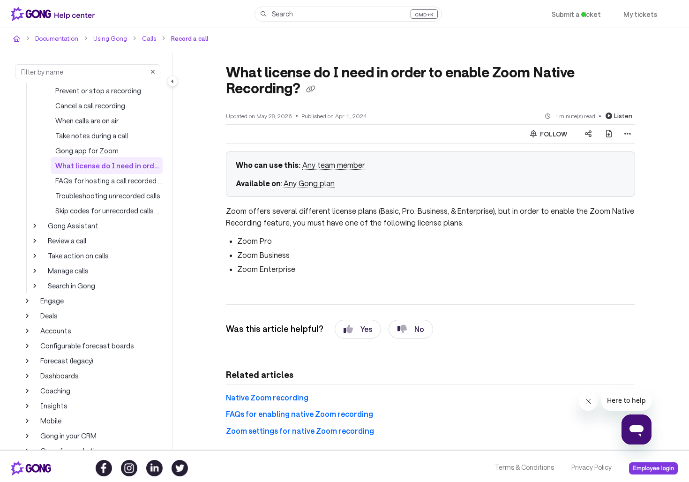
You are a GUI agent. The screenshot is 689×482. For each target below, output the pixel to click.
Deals (49, 315)
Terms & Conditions (524, 467)
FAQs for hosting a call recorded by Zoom (109, 180)
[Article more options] (627, 134)
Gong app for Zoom (87, 150)
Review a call (67, 240)
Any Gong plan (309, 183)
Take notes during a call (91, 135)
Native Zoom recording (267, 397)
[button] (348, 14)
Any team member (333, 164)
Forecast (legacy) (66, 360)
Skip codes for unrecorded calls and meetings (109, 210)
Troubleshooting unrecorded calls (107, 195)
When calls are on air (87, 120)
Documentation (56, 38)
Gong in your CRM (68, 435)
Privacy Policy (591, 467)
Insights (53, 405)
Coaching (55, 390)
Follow (553, 134)
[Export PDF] (608, 134)
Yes (366, 328)
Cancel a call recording (90, 105)
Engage (52, 300)
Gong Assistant (73, 225)
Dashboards (59, 375)
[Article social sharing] (588, 134)
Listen (623, 116)
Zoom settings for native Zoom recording (300, 430)
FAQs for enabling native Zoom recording (299, 413)
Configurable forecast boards (87, 345)
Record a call (189, 38)
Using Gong (110, 38)
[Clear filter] (152, 71)
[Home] (54, 14)
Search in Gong (71, 285)
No (419, 328)
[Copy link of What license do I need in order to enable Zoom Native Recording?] (310, 89)
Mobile (50, 420)
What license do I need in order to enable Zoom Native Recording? (109, 165)
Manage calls (68, 270)
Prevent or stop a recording (98, 90)
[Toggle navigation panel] (172, 81)
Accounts (55, 330)
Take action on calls (78, 255)
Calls (149, 38)
